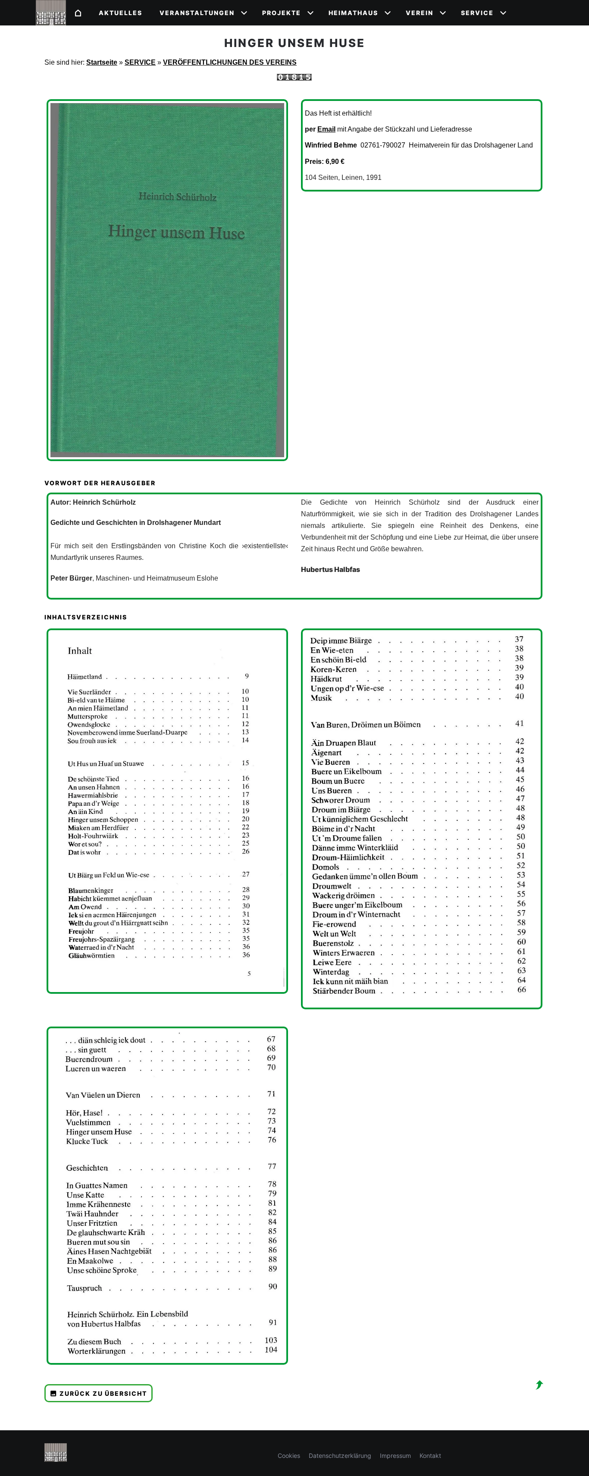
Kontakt (430, 1455)
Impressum (395, 1455)
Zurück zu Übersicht (103, 1393)
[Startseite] (78, 12)
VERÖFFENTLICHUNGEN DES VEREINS (230, 62)
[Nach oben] (539, 1385)
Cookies (289, 1455)
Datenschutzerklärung (340, 1455)
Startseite (101, 62)
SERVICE (140, 62)
